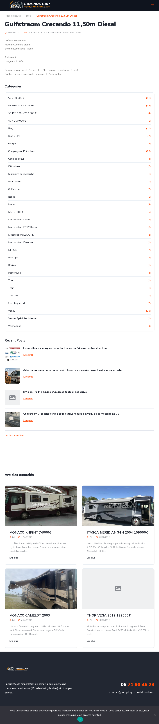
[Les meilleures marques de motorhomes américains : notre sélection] (12, 354)
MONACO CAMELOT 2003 (29, 615)
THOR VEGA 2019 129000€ (109, 615)
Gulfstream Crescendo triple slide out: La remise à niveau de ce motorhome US (71, 413)
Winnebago (14, 325)
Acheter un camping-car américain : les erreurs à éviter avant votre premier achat (73, 369)
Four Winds (14, 181)
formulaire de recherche (21, 173)
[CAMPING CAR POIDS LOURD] (17, 669)
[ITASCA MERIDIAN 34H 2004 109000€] (118, 506)
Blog (10, 128)
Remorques (14, 272)
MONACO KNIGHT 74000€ (30, 532)
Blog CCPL (14, 135)
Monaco (12, 204)
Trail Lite (13, 295)
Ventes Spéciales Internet (22, 318)
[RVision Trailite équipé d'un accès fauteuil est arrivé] (12, 397)
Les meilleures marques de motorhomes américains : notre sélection (65, 348)
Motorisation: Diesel (71, 32)
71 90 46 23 (137, 684)
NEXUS (12, 249)
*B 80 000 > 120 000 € (38, 32)
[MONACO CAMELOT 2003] (41, 589)
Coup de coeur (16, 158)
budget (12, 143)
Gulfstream (55, 32)
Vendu (11, 310)
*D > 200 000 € (17, 120)
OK (80, 719)
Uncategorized (16, 303)
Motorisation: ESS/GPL (21, 234)
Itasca (11, 196)
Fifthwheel (14, 166)
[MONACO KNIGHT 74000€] (41, 506)
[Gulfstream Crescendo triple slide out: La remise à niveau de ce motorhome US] (12, 419)
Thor (11, 280)
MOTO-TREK (15, 211)
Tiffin (11, 287)
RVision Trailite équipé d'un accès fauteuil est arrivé (55, 391)
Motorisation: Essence (20, 242)
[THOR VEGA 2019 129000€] (118, 589)
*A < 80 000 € (16, 97)
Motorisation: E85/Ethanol (22, 227)
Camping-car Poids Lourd (22, 151)
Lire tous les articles (15, 435)
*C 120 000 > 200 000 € (22, 113)
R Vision (12, 265)
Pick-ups (13, 257)
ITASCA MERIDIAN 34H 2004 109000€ (117, 532)
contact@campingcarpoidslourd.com (131, 692)
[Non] (155, 715)
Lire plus (28, 354)
